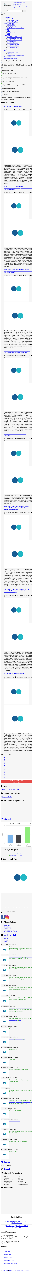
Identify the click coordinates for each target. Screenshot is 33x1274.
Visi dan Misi (11, 25)
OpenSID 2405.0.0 (14, 1270)
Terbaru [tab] (6, 938)
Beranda (6, 16)
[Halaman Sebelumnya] (5, 759)
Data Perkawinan (12, 47)
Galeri (6, 1169)
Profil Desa (7, 17)
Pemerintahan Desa (9, 23)
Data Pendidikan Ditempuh (14, 40)
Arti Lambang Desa (12, 22)
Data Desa (7, 35)
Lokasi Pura (10, 53)
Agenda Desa (7, 927)
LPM (8, 31)
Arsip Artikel (9, 935)
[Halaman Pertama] (5, 757)
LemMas (6, 29)
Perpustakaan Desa (9, 930)
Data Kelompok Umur (13, 46)
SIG (5, 50)
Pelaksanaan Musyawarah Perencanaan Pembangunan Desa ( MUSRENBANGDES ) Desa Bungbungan (17, 351)
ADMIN (3, 789)
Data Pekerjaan (11, 41)
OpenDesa (5, 1270)
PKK (8, 34)
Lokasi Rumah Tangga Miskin (15, 55)
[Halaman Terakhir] (5, 777)
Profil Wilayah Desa (12, 20)
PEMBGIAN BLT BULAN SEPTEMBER (14, 673)
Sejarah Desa (10, 19)
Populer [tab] (6, 940)
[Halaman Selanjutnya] (5, 776)
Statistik (7, 819)
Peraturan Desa (8, 928)
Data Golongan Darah (13, 44)
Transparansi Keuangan (10, 58)
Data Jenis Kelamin (12, 43)
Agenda (6, 1162)
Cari (24, 10)
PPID (5, 49)
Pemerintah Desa (11, 26)
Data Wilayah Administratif (14, 37)
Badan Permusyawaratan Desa (15, 28)
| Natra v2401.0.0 (24, 1270)
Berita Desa (7, 925)
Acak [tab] (5, 941)
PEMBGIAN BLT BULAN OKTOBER (13, 106)
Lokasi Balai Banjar (12, 52)
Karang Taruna (11, 32)
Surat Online (7, 56)
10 (4, 774)
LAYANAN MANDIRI (12, 789)
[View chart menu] (31, 823)
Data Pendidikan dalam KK (14, 38)
